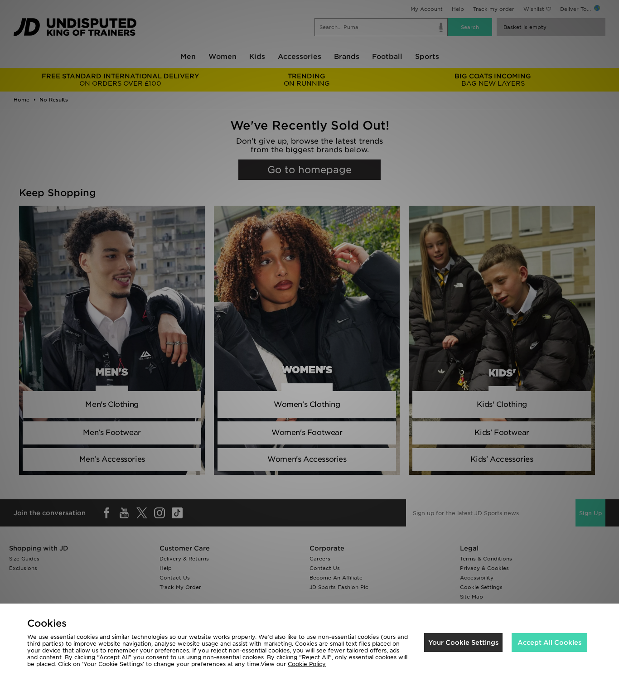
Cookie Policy (307, 664)
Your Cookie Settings (463, 642)
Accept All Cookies (549, 642)
